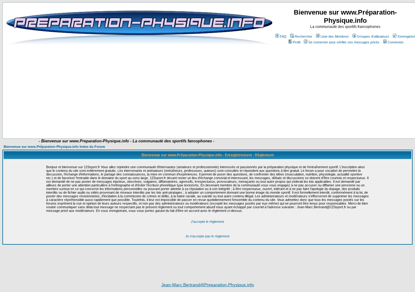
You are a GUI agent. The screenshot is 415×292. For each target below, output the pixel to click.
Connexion (395, 42)
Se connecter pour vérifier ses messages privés (343, 42)
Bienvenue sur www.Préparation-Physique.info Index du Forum (54, 146)
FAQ (283, 36)
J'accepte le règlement (207, 221)
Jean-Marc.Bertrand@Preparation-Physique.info (207, 284)
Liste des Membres (335, 36)
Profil (296, 42)
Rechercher (303, 36)
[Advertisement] (142, 120)
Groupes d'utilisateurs (373, 36)
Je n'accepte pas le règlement (207, 236)
